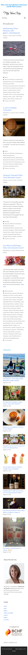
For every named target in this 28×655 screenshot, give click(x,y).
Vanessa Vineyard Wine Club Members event (13, 176)
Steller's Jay (16, 325)
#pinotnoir (6, 160)
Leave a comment (10, 101)
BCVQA (11, 295)
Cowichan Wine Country (13, 90)
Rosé (4, 321)
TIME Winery (20, 329)
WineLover (6, 338)
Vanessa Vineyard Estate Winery (12, 234)
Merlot (13, 232)
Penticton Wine (7, 96)
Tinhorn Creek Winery (9, 332)
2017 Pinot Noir (7, 162)
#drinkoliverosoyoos (8, 81)
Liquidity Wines (19, 306)
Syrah (13, 96)
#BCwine (12, 79)
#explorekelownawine (9, 157)
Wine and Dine (9, 291)
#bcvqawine (13, 293)
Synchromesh (7, 327)
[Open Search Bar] (24, 18)
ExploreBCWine (7, 302)
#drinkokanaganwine (8, 155)
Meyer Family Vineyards (9, 308)
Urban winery (10, 98)
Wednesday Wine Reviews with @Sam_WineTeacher (11, 30)
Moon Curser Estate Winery (16, 94)
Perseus (20, 317)
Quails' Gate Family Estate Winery (12, 319)
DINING (5, 610)
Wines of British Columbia (15, 236)
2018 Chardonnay (16, 162)
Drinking (7, 221)
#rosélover (22, 86)
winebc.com (18, 98)
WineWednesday (14, 338)
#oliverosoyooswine (8, 83)
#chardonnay (19, 79)
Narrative (16, 312)
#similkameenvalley (8, 226)
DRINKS (5, 617)
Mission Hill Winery (14, 310)
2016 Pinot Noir (19, 160)
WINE (5, 608)
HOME (5, 606)
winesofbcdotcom (13, 166)
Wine (6, 77)
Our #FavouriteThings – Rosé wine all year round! (13, 246)
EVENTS (6, 615)
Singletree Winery (8, 325)
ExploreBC (20, 299)
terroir (20, 232)
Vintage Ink (11, 334)
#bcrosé (7, 79)
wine (10, 336)
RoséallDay (9, 321)
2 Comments (8, 340)
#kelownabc (19, 157)
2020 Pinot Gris (7, 88)
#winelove (6, 295)
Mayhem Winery (7, 92)
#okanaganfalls (19, 81)
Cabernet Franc (18, 228)
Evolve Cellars (12, 299)
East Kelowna (10, 164)
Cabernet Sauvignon (8, 230)
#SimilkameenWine (8, 228)
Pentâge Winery (13, 317)
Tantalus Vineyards (16, 327)
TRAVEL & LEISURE (8, 613)
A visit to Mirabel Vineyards (9, 109)
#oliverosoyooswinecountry (10, 86)
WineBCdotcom (16, 336)
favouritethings (16, 302)
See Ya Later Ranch (16, 323)
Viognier (5, 236)
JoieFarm (16, 304)
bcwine (16, 295)
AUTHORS (6, 619)
